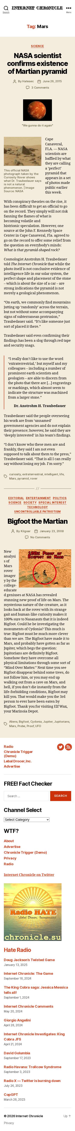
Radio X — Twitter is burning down (32, 1081)
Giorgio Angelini (17, 1020)
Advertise (12, 766)
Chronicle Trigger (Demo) (25, 852)
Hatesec (28, 81)
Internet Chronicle (29, 1116)
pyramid (23, 478)
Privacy (10, 858)
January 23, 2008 (52, 531)
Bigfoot (24, 721)
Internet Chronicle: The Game (28, 973)
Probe (21, 726)
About (9, 841)
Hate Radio (17, 950)
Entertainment (38, 498)
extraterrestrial (32, 474)
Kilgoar (26, 531)
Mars (12, 478)
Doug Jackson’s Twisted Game (29, 960)
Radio (8, 747)
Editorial (16, 498)
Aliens (13, 721)
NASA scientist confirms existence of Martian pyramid (37, 63)
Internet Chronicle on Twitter (29, 875)
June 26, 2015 (52, 81)
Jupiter (47, 721)
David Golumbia (17, 1053)
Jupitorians (61, 721)
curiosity (15, 474)
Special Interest (52, 502)
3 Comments (40, 87)
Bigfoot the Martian (38, 521)
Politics (60, 498)
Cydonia (36, 721)
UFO (38, 726)
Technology (37, 507)
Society (30, 502)
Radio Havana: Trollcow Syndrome (32, 1067)
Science (37, 46)
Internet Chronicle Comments (28, 1006)
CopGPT (11, 1095)
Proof (30, 726)
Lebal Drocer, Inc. (18, 761)
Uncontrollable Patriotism (37, 511)
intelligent (51, 474)
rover (34, 478)
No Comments (40, 537)
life (61, 474)
